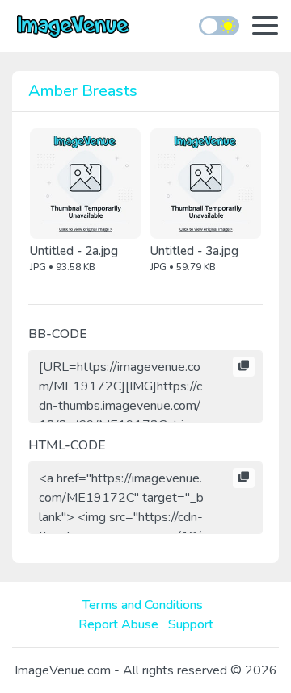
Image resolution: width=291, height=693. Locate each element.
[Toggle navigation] (265, 27)
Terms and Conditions (142, 605)
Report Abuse (118, 624)
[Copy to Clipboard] (244, 367)
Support (190, 624)
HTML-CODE (67, 445)
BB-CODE (57, 334)
